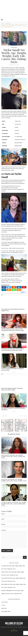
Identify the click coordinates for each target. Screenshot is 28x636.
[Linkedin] (19, 287)
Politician (8, 23)
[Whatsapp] (14, 290)
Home (2, 23)
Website (3, 524)
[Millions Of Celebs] (14, 9)
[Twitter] (9, 287)
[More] (19, 290)
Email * (3, 519)
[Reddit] (14, 287)
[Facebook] (3, 287)
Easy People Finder (5, 611)
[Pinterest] (24, 287)
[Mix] (9, 290)
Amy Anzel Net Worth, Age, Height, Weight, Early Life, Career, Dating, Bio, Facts (13, 456)
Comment (3, 530)
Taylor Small (4, 415)
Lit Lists (3, 605)
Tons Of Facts (4, 602)
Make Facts (4, 608)
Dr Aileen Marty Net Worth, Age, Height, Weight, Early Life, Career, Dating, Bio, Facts (13, 504)
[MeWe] (3, 290)
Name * (3, 513)
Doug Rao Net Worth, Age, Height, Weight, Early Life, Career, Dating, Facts (13, 480)
